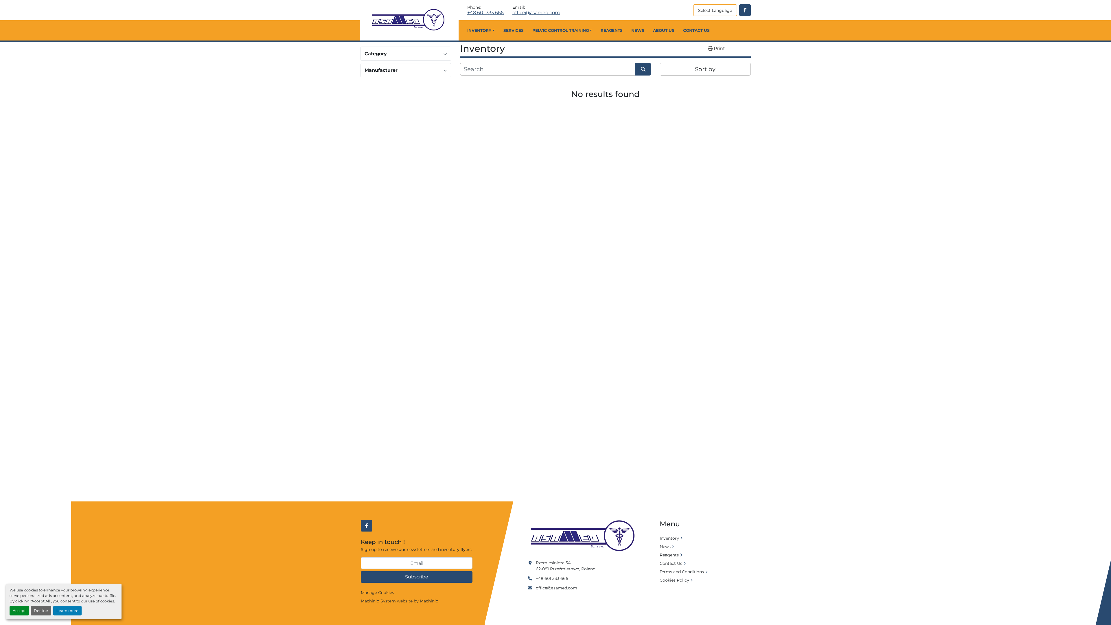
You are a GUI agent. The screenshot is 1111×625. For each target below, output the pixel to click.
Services (513, 30)
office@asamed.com (536, 12)
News (637, 30)
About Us (663, 30)
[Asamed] (584, 536)
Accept (19, 611)
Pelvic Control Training (560, 30)
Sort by (705, 69)
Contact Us (696, 30)
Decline (41, 611)
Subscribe (416, 577)
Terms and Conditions (682, 571)
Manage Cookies (377, 592)
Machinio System (378, 601)
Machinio (429, 601)
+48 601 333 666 (485, 12)
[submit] (643, 69)
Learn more (67, 611)
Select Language (715, 10)
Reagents (612, 30)
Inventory (479, 30)
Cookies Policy (674, 580)
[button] (480, 30)
